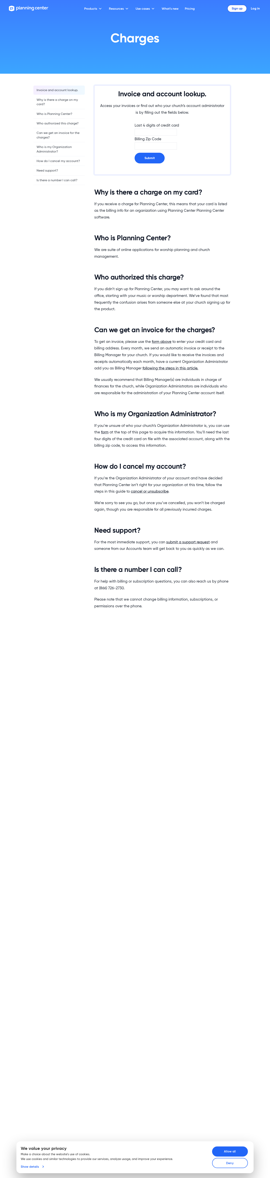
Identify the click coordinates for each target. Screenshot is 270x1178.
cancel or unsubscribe (149, 491)
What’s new (170, 8)
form (105, 432)
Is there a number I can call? (57, 180)
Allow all (230, 1151)
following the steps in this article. (170, 368)
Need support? (47, 170)
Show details (30, 1166)
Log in (255, 8)
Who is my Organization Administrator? (54, 149)
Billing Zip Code (148, 138)
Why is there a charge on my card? (57, 102)
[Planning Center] (29, 8)
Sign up (237, 8)
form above (161, 341)
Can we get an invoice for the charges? (58, 135)
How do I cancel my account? (58, 161)
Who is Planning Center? (54, 113)
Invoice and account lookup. (57, 90)
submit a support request (188, 542)
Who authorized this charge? (58, 123)
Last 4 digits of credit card (157, 125)
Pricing (190, 8)
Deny (229, 1163)
